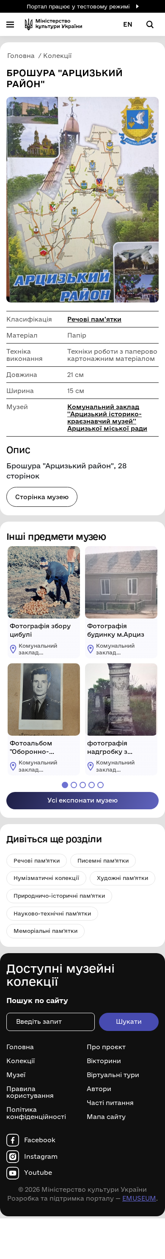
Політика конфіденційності (36, 1113)
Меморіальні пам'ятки (45, 931)
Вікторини (104, 1061)
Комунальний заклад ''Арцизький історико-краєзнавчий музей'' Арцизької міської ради (107, 417)
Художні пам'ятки (122, 878)
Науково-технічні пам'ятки (52, 913)
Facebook (39, 1140)
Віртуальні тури (113, 1075)
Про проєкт (106, 1047)
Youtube (38, 1172)
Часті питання (110, 1103)
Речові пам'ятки (94, 319)
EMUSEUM (139, 1198)
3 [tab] (83, 785)
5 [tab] (100, 785)
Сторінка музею (42, 496)
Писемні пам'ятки (103, 860)
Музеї (15, 1075)
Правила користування (30, 1093)
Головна (20, 1047)
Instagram (41, 1156)
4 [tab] (91, 785)
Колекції (20, 1061)
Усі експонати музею (82, 800)
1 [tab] (65, 785)
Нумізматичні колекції (46, 878)
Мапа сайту (106, 1116)
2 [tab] (74, 785)
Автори (99, 1089)
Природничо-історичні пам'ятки (59, 896)
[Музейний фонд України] (53, 24)
